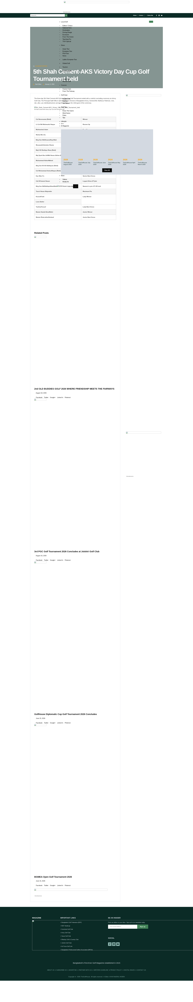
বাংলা (62, 123)
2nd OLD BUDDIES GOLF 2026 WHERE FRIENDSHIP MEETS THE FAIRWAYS (74, 389)
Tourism (65, 67)
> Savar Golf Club (65, 936)
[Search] (66, 15)
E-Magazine (65, 126)
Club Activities (67, 71)
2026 (66, 159)
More (62, 175)
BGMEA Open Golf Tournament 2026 (53, 877)
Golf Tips (64, 107)
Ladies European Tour (70, 59)
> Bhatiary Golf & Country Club (69, 939)
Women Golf (67, 81)
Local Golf (64, 22)
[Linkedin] (159, 15)
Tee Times (66, 103)
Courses (64, 85)
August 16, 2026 (40, 555)
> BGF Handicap (65, 926)
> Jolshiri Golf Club (65, 943)
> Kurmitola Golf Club (66, 929)
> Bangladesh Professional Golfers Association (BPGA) (76, 950)
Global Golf (66, 63)
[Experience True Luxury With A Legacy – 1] (96, 2)
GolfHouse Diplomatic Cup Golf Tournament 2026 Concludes (65, 714)
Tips (64, 117)
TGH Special (67, 41)
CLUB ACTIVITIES (41, 66)
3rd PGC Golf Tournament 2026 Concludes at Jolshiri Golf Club (66, 551)
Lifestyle (63, 121)
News (63, 45)
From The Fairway (69, 91)
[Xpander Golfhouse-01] (143, 433)
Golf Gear (64, 95)
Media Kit (66, 182)
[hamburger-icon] (151, 22)
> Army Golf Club (65, 932)
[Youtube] (162, 15)
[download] (70, 890)
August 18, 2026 (40, 393)
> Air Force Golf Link (66, 946)
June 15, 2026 (40, 718)
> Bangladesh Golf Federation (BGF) (71, 922)
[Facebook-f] (156, 15)
